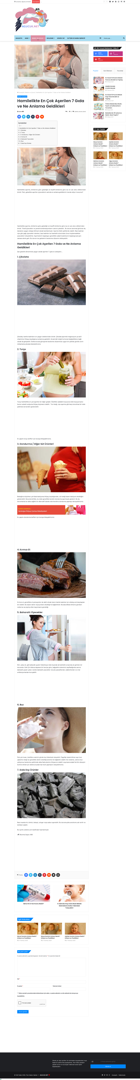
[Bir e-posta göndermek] (23, 111)
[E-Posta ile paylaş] (53, 875)
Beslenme (50, 38)
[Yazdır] (58, 875)
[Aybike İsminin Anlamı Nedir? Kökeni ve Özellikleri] (75, 929)
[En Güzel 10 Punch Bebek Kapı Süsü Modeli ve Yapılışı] (98, 97)
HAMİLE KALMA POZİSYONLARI (110, 87)
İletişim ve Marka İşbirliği (76, 38)
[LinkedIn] (28, 117)
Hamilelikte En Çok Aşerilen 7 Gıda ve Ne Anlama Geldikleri (37, 128)
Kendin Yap (61, 38)
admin (20, 111)
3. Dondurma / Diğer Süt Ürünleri (30, 134)
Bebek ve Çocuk (37, 38)
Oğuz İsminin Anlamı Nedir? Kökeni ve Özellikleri (55, 1)
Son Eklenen (108, 71)
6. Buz (21, 141)
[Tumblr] (33, 117)
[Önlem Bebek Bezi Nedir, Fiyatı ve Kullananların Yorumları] (98, 106)
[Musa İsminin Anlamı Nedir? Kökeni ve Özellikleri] (51, 929)
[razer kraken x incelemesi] (70, 1079)
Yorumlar (120, 71)
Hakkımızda (122, 1075)
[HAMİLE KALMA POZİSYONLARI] (98, 88)
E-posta (20, 986)
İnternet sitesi (57, 986)
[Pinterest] (37, 117)
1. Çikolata (23, 130)
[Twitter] (24, 117)
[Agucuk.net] (32, 19)
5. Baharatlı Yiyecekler (27, 139)
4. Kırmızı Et (23, 137)
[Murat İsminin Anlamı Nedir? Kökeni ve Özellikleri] (27, 929)
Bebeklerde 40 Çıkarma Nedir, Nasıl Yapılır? (113, 114)
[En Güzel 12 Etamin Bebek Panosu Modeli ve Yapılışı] (98, 80)
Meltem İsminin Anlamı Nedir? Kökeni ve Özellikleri (100, 163)
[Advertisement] (89, 18)
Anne (26, 38)
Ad (18, 979)
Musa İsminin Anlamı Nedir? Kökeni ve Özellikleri (50, 937)
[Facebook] (19, 117)
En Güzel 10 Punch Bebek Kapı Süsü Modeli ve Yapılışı (113, 97)
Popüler (95, 71)
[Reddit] (42, 117)
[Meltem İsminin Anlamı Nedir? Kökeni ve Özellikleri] (100, 155)
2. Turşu (22, 132)
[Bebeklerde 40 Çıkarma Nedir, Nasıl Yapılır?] (98, 115)
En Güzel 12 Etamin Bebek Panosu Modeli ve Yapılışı (114, 79)
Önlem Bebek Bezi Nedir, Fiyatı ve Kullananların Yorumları (113, 106)
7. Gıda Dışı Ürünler (25, 143)
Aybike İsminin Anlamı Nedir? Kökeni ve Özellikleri (75, 937)
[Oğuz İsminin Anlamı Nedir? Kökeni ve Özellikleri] (116, 155)
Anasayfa (19, 38)
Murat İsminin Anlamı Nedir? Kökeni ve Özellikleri (27, 937)
